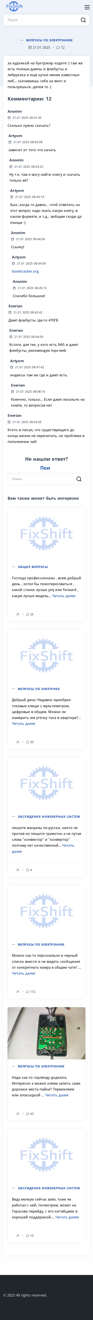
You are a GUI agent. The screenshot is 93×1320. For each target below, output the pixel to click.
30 (32, 742)
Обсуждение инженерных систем (49, 816)
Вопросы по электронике (49, 40)
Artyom (15, 135)
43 (32, 1114)
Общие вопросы (33, 567)
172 (32, 992)
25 (32, 614)
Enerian (15, 305)
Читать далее (63, 595)
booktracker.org (25, 271)
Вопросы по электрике (39, 689)
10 (32, 1235)
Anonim (15, 111)
